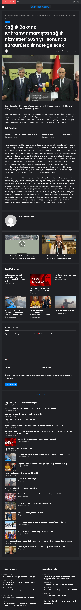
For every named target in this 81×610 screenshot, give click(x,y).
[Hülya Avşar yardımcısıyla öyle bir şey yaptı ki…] (10, 506)
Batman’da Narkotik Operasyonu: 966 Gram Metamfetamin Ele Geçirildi (15, 312)
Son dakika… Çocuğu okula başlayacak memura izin (40, 289)
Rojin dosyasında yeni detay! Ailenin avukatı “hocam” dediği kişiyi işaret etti (15, 278)
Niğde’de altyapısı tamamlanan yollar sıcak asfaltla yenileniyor (42, 522)
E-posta (8, 367)
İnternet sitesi (46, 367)
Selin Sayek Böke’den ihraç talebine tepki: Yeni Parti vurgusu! (41, 547)
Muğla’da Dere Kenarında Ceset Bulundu (57, 134)
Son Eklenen (40, 395)
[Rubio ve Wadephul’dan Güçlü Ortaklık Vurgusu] (10, 534)
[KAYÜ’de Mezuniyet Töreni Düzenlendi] (10, 516)
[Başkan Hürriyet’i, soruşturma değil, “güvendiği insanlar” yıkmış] (40, 302)
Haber (16, 15)
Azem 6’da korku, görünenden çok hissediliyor (22, 473)
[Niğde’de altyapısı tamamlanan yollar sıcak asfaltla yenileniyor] (10, 525)
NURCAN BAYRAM (14, 51)
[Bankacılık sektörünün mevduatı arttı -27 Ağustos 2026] (10, 497)
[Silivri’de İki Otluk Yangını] (65, 302)
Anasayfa (9, 15)
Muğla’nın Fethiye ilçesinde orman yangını (21, 134)
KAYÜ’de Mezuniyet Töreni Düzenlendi (32, 513)
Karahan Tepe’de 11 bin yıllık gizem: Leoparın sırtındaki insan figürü (30, 408)
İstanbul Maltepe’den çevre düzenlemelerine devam (34, 2)
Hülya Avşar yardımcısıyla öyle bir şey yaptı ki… (36, 503)
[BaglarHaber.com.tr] (40, 6)
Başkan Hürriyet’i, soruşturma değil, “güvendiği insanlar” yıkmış (40, 312)
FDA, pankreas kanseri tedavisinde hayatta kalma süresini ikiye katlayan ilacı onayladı (38, 541)
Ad (6, 359)
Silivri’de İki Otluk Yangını (64, 310)
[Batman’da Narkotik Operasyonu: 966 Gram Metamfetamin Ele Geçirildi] (15, 302)
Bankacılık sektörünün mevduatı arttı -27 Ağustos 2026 (39, 494)
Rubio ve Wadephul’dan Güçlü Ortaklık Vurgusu (36, 531)
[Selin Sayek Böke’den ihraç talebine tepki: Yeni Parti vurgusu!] (10, 550)
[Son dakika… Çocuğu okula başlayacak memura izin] (40, 280)
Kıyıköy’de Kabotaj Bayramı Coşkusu (65, 276)
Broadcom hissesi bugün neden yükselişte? (21, 488)
